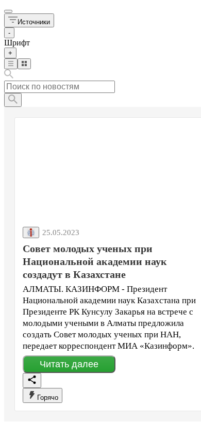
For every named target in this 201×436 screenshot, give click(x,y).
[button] (29, 20)
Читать (69, 364)
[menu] (8, 11)
